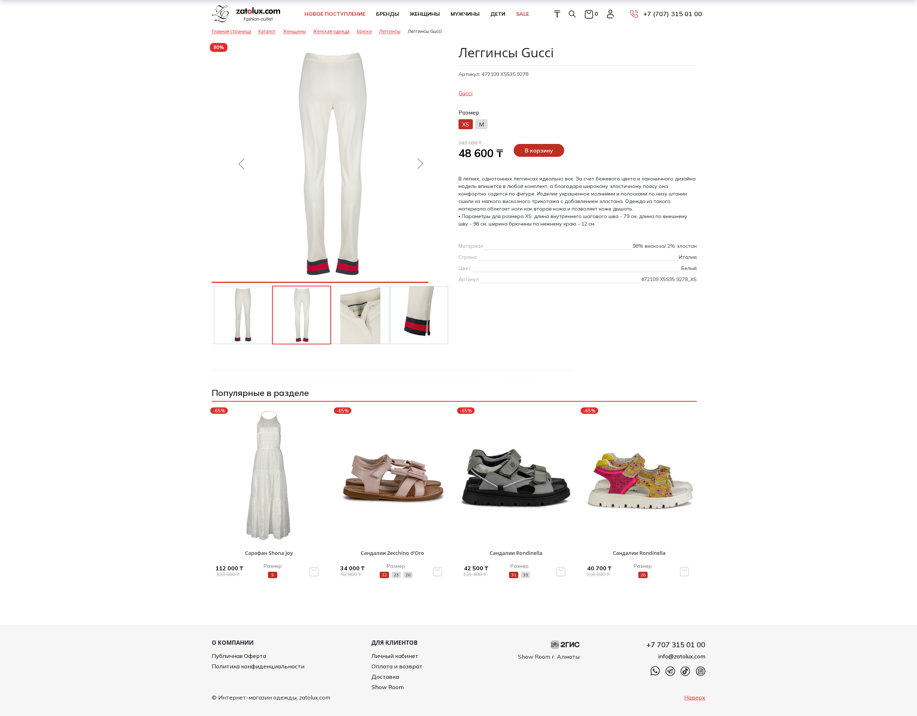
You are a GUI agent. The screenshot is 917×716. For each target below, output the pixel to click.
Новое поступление (334, 14)
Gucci (465, 93)
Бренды (387, 14)
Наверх (694, 697)
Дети (497, 14)
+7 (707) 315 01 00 (672, 14)
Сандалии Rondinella (516, 553)
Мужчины (465, 14)
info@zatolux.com (681, 656)
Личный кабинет (394, 655)
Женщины (425, 14)
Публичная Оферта (239, 655)
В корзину (539, 150)
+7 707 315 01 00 (676, 644)
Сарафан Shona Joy (269, 553)
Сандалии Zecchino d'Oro (392, 553)
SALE (522, 14)
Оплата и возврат (396, 666)
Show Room (387, 687)
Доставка (385, 676)
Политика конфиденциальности (258, 666)
